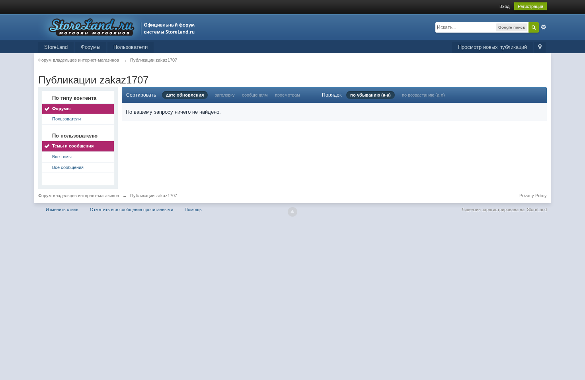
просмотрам (287, 95)
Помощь (193, 209)
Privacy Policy (533, 195)
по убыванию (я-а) (370, 95)
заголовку (225, 95)
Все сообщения (68, 167)
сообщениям (255, 95)
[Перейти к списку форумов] (118, 26)
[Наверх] (292, 212)
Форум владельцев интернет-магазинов (78, 195)
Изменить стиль (62, 209)
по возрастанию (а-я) (423, 95)
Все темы (62, 156)
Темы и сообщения (73, 145)
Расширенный (543, 27)
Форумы (90, 47)
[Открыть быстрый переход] (540, 47)
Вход (504, 6)
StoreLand (56, 47)
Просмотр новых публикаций (492, 47)
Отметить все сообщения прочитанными (131, 209)
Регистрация (530, 6)
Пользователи (130, 47)
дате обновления (185, 95)
